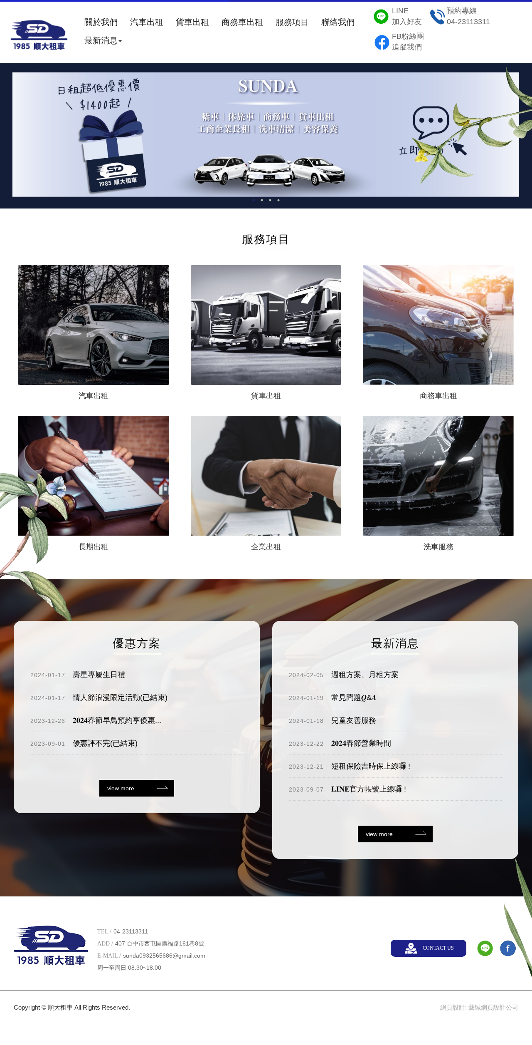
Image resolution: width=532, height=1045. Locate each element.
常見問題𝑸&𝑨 (333, 697)
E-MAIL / (109, 956)
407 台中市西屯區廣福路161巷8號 (159, 943)
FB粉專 (508, 948)
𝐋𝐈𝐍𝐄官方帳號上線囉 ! (347, 789)
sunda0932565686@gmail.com (164, 955)
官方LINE (485, 948)
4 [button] (278, 200)
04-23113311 (468, 16)
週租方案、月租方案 (344, 674)
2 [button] (262, 200)
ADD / (105, 944)
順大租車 (39, 37)
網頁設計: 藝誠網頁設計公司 (479, 1007)
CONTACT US (438, 948)
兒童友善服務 (332, 720)
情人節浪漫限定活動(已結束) (98, 697)
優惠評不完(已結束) (84, 743)
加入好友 (407, 16)
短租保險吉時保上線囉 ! (349, 766)
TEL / (104, 931)
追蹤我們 (408, 41)
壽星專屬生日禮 (77, 674)
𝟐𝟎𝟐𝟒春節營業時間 (340, 743)
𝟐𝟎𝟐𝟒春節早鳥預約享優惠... (95, 720)
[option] (266, 135)
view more (120, 788)
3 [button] (270, 200)
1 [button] (253, 200)
